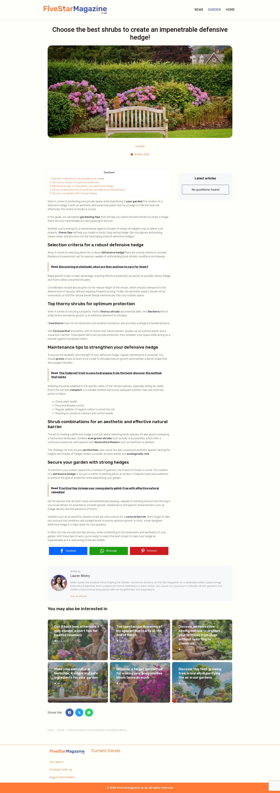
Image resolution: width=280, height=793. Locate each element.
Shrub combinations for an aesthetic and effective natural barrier (87, 189)
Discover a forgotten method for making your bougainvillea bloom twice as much (139, 673)
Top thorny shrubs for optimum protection (74, 182)
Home (230, 10)
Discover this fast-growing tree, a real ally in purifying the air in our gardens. (200, 673)
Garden (214, 10)
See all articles (78, 596)
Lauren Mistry (80, 576)
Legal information (62, 777)
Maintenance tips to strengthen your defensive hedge (81, 186)
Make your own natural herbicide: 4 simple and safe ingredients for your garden (76, 673)
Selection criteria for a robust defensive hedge (76, 178)
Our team (56, 762)
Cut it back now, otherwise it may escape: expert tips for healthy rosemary (76, 631)
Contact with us (60, 770)
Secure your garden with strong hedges (73, 193)
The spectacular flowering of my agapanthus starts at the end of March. (139, 631)
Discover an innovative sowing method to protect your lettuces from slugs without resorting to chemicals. (199, 635)
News (198, 10)
